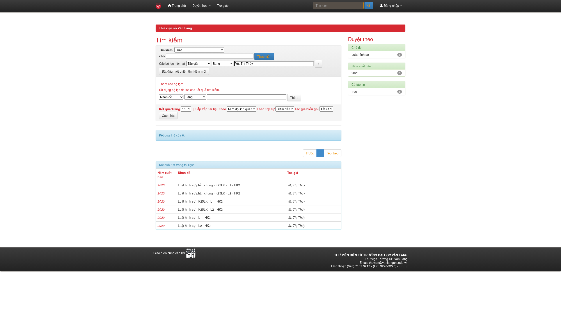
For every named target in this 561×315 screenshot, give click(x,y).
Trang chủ (178, 5)
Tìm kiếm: (166, 50)
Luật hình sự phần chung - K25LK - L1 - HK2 (209, 185)
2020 (355, 73)
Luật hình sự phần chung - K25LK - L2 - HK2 (209, 193)
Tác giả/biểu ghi (307, 109)
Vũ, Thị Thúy (296, 185)
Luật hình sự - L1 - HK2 (194, 217)
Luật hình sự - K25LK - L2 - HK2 (200, 209)
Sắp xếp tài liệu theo (210, 109)
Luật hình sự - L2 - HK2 (194, 225)
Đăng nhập (391, 5)
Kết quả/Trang (169, 109)
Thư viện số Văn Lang (175, 28)
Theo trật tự (266, 109)
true (354, 91)
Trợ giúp (223, 5)
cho (162, 56)
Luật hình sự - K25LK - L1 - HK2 (200, 201)
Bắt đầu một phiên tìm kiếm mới (184, 71)
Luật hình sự (360, 54)
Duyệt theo (200, 5)
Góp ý (403, 266)
